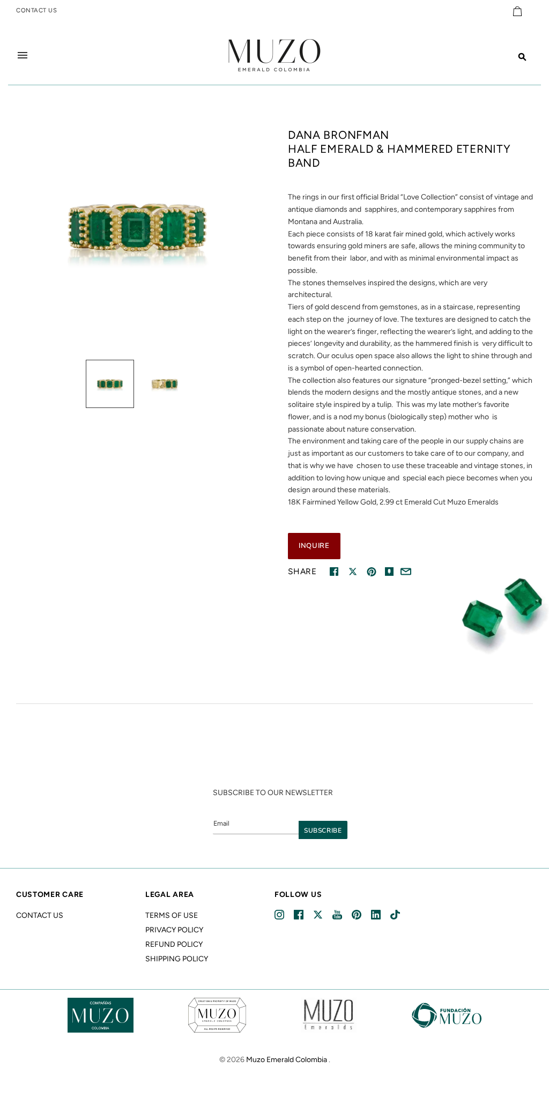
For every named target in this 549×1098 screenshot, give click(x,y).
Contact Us (39, 915)
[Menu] (22, 55)
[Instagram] (280, 914)
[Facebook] (299, 914)
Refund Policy (174, 944)
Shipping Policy (176, 958)
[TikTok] (395, 914)
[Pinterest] (357, 914)
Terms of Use (171, 915)
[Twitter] (318, 914)
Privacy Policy (174, 929)
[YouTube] (338, 914)
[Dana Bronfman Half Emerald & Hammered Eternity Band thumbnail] (110, 384)
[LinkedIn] (376, 914)
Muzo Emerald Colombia (286, 1059)
